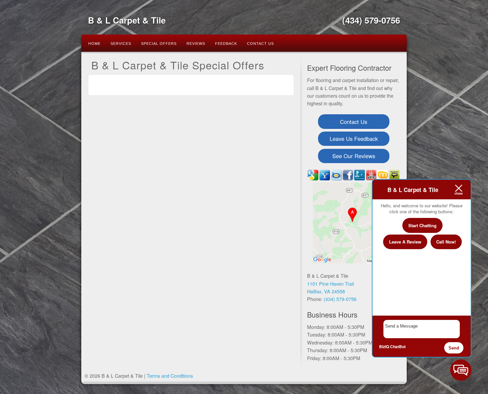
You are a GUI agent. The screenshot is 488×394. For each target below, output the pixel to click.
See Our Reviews (353, 156)
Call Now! (446, 242)
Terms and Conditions (170, 375)
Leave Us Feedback (354, 139)
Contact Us (260, 44)
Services (121, 44)
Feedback (226, 44)
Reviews (196, 44)
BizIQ (384, 346)
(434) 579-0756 (371, 20)
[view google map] (353, 223)
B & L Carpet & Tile (127, 20)
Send (453, 347)
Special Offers (159, 44)
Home (94, 44)
